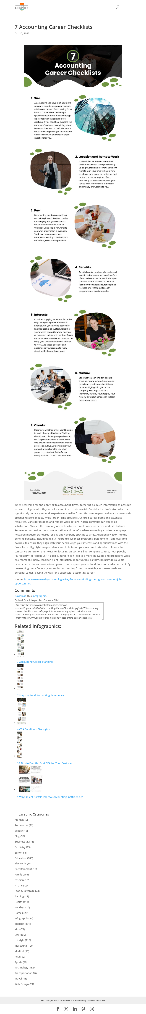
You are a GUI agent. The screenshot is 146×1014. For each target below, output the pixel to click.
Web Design (22, 984)
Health (18, 902)
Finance (19, 885)
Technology (21, 967)
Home (18, 913)
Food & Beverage (25, 891)
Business (20, 841)
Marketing (21, 945)
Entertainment (23, 869)
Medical (19, 951)
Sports (18, 962)
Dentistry (20, 847)
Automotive (21, 825)
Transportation (23, 973)
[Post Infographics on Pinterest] (83, 1009)
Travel (18, 978)
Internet (19, 923)
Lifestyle (19, 940)
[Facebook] (58, 1009)
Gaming (19, 896)
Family (18, 874)
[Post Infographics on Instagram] (92, 1009)
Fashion (19, 880)
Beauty (19, 830)
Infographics (22, 918)
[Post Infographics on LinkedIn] (75, 1009)
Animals (19, 819)
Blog (17, 836)
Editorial (20, 852)
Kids (17, 929)
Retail (18, 956)
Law (17, 934)
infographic (39, 596)
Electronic (20, 863)
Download (21, 596)
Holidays (20, 907)
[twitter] (66, 1009)
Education (21, 858)
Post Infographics (50, 1000)
